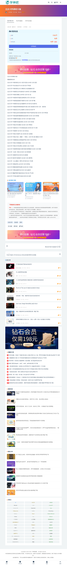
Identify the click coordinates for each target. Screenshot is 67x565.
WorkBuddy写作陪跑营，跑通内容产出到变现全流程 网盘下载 (31, 435)
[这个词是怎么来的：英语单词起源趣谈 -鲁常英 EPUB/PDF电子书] (11, 456)
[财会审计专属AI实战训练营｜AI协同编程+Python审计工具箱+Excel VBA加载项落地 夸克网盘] (11, 393)
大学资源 (10, 12)
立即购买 (33, 46)
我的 (47, 563)
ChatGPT (51, 505)
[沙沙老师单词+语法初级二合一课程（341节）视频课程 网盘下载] (33, 186)
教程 (33, 527)
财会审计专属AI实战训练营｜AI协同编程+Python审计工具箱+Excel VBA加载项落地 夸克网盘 (38, 392)
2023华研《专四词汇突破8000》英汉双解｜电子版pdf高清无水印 (25, 360)
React (33, 513)
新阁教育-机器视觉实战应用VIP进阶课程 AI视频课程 (29, 476)
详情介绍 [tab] (11, 20)
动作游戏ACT (15, 522)
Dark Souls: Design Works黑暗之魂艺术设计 (27, 303)
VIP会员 (20, 563)
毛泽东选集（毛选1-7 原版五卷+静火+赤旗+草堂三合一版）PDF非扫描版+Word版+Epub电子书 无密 (34, 355)
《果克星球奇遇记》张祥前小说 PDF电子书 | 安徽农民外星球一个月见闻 (27, 366)
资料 (21, 222)
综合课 (16, 222)
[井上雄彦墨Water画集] (10, 276)
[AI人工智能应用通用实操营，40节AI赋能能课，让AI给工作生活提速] (11, 471)
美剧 (51, 536)
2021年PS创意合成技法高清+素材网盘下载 (27, 490)
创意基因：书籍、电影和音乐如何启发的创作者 (28, 295)
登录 (57, 2)
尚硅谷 (15, 525)
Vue (33, 516)
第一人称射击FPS (15, 536)
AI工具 (33, 502)
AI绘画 (51, 502)
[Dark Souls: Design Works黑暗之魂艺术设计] (10, 305)
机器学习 (15, 530)
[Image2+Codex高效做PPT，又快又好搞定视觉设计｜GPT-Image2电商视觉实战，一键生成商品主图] (11, 430)
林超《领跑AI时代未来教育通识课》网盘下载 (27, 311)
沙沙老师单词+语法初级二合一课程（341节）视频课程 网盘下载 (33, 194)
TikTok (15, 516)
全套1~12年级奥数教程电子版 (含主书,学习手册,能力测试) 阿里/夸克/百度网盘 (28, 369)
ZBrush (50, 516)
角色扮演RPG (15, 541)
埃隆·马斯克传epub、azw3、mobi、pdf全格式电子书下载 (23, 363)
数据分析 (51, 527)
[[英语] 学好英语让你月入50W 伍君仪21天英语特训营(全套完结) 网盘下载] (51, 186)
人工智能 (33, 519)
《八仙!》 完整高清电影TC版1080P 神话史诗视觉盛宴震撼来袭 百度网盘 (34, 442)
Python (15, 513)
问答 (33, 563)
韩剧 (33, 541)
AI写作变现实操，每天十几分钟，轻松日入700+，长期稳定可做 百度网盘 (34, 406)
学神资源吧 (34, 551)
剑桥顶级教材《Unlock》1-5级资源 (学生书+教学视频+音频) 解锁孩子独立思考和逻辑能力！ (32, 377)
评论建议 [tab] (20, 20)
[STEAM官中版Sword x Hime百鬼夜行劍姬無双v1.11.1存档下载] (11, 485)
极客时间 (33, 530)
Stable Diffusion (50, 513)
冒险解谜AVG (51, 519)
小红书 (50, 522)
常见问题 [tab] (29, 20)
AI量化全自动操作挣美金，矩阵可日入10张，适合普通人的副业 (32, 399)
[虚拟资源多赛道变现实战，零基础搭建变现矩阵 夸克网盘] (11, 422)
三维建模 (15, 519)
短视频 (50, 533)
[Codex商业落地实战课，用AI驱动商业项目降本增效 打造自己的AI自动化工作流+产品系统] (11, 415)
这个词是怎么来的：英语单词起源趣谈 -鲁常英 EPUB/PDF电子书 (32, 454)
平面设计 (33, 525)
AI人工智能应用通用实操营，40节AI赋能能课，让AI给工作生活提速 (33, 469)
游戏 (33, 533)
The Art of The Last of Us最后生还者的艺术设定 (28, 288)
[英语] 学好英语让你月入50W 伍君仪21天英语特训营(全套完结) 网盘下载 (50, 194)
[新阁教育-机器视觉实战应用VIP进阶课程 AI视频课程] (11, 478)
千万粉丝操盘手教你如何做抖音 (24, 264)
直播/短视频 (18, 267)
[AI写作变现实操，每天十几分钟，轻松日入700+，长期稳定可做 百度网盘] (11, 408)
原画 (33, 522)
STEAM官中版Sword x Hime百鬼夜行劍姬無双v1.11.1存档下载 (32, 483)
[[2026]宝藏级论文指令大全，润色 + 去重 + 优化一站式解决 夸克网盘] (10, 321)
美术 (33, 539)
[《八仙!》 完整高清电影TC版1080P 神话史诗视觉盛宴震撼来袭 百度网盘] (11, 444)
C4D (33, 505)
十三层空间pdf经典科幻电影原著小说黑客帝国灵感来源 (30, 280)
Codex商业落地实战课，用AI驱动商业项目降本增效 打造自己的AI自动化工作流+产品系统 (37, 414)
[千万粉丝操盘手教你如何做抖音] (10, 266)
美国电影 (15, 539)
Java (51, 508)
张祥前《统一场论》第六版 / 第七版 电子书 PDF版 (21, 374)
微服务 (50, 525)
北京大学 (10, 222)
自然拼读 (51, 539)
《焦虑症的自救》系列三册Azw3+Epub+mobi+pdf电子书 (23, 371)
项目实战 (51, 541)
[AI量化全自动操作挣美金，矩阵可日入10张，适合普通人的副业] (11, 401)
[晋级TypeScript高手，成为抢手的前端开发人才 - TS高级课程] (11, 464)
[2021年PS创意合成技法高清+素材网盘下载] (11, 492)
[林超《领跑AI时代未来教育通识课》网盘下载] (10, 313)
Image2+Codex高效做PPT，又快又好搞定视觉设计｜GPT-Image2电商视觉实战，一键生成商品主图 (37, 428)
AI (15, 502)
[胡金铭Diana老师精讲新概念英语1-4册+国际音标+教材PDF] (15, 186)
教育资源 (19, 26)
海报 (16, 226)
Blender (15, 505)
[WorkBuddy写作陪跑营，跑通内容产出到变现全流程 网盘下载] (11, 437)
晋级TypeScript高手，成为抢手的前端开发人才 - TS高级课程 (31, 461)
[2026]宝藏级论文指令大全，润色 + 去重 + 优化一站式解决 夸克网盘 (33, 319)
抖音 (16, 527)
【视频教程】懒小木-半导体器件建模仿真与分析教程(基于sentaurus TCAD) (28, 358)
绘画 (33, 536)
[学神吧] (6, 12)
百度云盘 (18, 299)
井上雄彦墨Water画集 (21, 272)
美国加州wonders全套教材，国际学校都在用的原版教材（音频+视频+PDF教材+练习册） (31, 382)
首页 (15, 26)
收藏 (10, 226)
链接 (21, 226)
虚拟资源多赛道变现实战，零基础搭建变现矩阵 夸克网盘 (30, 420)
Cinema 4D (15, 508)
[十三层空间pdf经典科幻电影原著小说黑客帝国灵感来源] (10, 282)
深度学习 (15, 533)
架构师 (50, 530)
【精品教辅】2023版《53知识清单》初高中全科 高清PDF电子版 (25, 380)
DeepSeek (33, 508)
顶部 (60, 563)
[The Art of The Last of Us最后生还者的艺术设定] (10, 290)
